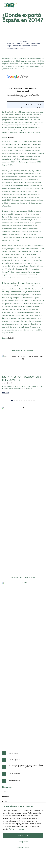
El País (25, 43)
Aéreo (4, 801)
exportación (26, 46)
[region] (23, 827)
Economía (18, 43)
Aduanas (5, 792)
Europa (8, 46)
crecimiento (10, 43)
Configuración (23, 842)
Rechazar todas (23, 848)
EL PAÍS (11, 137)
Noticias (34, 46)
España (31, 43)
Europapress (16, 46)
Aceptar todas (23, 836)
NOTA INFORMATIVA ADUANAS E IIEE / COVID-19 (22, 378)
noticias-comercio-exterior (15, 48)
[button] (5, 393)
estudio (37, 43)
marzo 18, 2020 (7, 383)
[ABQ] (9, 5)
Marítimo (5, 796)
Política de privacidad (16, 829)
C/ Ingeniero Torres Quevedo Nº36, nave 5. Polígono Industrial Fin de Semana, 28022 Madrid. (26, 766)
